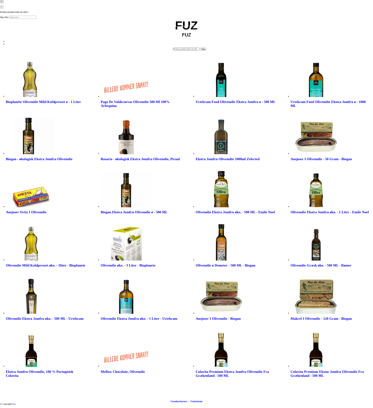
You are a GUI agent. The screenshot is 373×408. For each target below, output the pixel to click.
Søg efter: (4, 17)
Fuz (14, 404)
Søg (203, 49)
